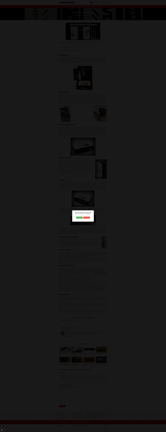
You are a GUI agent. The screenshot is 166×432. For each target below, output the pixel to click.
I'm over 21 (79, 217)
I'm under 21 (86, 217)
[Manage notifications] (2, 430)
